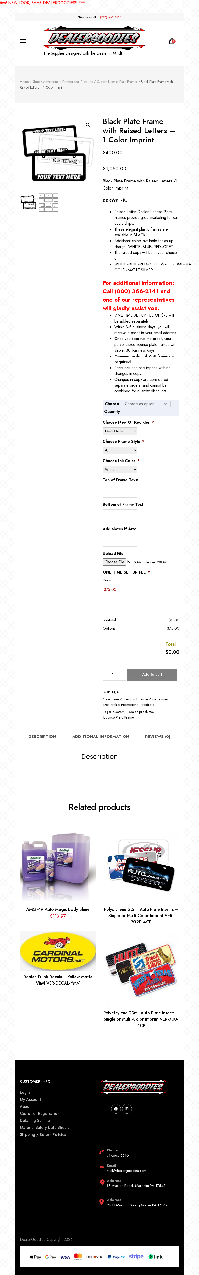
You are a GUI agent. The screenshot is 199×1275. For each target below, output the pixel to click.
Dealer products (140, 711)
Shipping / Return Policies (43, 1134)
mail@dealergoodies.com (127, 1170)
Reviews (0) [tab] (157, 736)
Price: (107, 580)
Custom (118, 711)
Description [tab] (42, 736)
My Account (30, 1099)
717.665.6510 (118, 1155)
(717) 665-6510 (111, 17)
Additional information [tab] (101, 736)
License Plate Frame (118, 717)
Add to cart (152, 674)
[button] (88, 125)
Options (109, 628)
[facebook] (116, 1109)
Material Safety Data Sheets (44, 1127)
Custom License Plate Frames (146, 699)
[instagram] (127, 1109)
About (25, 1106)
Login (25, 1092)
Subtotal (109, 620)
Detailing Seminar (35, 1120)
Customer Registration (39, 1113)
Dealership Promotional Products (128, 704)
